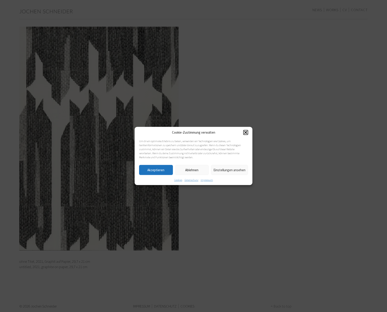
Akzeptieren (155, 170)
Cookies (178, 180)
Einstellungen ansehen (229, 170)
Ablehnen (191, 170)
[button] (245, 132)
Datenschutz (191, 180)
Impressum (207, 180)
